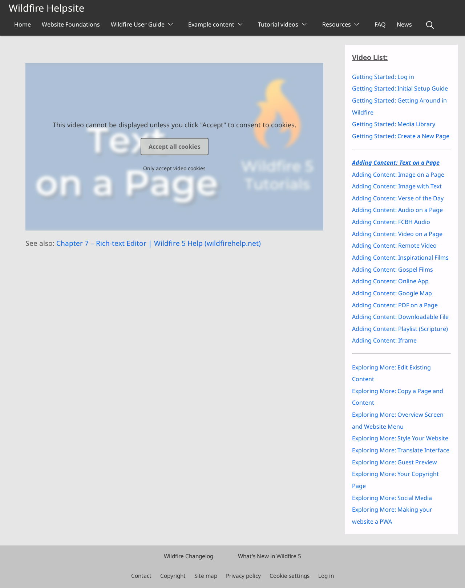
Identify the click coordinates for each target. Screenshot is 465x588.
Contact (141, 576)
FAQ (380, 24)
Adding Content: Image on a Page (398, 175)
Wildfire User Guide (138, 24)
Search (430, 25)
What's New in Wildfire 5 (269, 556)
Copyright (173, 576)
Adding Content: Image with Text (397, 186)
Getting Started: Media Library (393, 124)
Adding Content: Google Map (392, 293)
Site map (205, 576)
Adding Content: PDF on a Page (395, 305)
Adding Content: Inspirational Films (400, 257)
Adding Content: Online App (390, 281)
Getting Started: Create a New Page (400, 136)
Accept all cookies (175, 147)
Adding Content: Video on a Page (397, 234)
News (404, 24)
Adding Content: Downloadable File (400, 317)
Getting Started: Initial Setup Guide (400, 88)
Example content (211, 24)
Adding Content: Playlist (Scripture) (400, 329)
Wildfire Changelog (188, 556)
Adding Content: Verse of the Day (398, 198)
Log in (326, 576)
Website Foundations (71, 24)
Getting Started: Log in (383, 77)
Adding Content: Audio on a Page (397, 210)
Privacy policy (243, 576)
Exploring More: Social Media (392, 498)
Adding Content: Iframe (384, 340)
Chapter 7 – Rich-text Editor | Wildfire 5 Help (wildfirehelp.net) (158, 243)
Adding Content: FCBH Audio (391, 222)
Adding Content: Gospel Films (392, 269)
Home (22, 24)
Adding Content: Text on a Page (396, 163)
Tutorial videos (278, 24)
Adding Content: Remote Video (394, 245)
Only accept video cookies (174, 168)
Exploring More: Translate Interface (400, 450)
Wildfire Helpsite (46, 8)
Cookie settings (290, 576)
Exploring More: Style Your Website (400, 438)
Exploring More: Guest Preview (394, 462)
